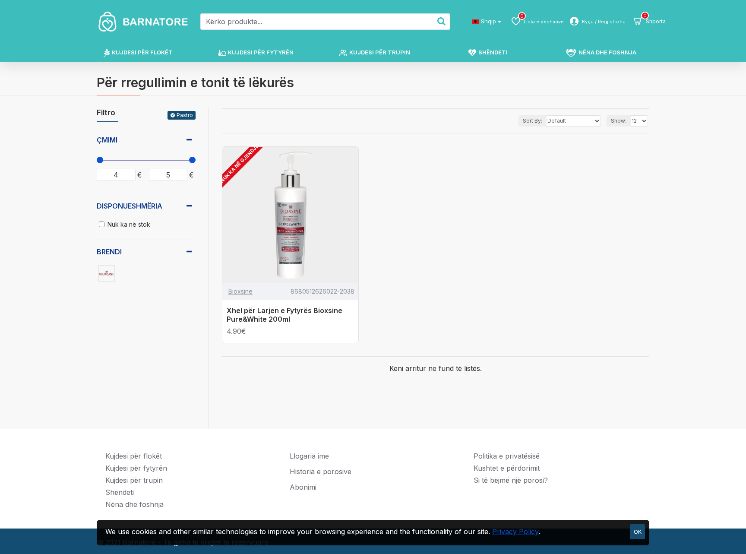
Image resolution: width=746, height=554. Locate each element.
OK (638, 531)
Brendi (109, 251)
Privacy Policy (515, 531)
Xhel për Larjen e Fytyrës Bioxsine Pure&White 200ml (284, 315)
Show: (618, 120)
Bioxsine (240, 291)
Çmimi (107, 140)
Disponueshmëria (129, 206)
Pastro (185, 115)
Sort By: (532, 120)
